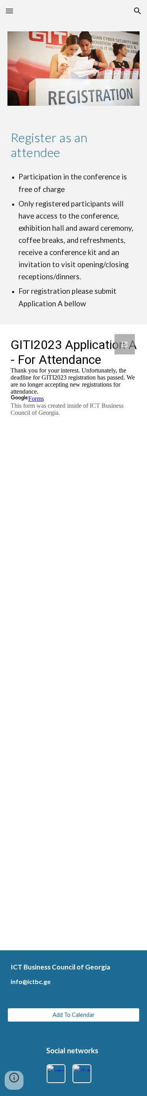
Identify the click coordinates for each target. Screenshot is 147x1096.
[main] (73, 145)
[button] (9, 11)
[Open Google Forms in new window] (124, 344)
